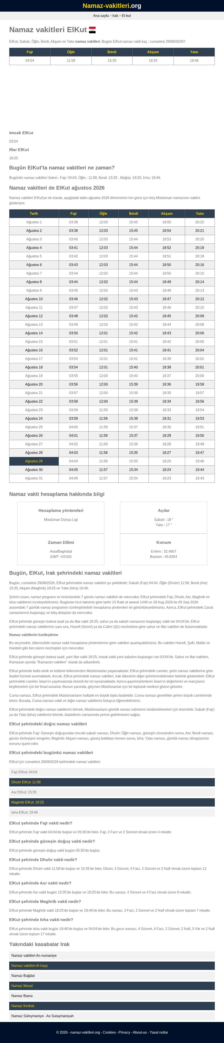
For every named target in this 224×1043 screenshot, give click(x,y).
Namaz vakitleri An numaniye (34, 955)
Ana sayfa (101, 16)
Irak (115, 16)
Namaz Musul (22, 986)
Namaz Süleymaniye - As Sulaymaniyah (42, 1016)
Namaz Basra (22, 996)
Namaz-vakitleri (106, 5)
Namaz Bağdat (23, 976)
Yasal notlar (159, 1032)
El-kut (126, 16)
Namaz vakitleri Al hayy (29, 965)
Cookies (109, 1032)
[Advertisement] (112, 95)
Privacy (124, 1032)
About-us (140, 1032)
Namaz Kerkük (22, 1006)
